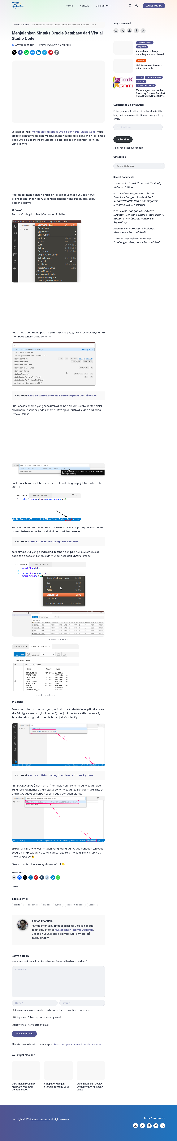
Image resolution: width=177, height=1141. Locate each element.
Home (69, 5)
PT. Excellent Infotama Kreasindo (73, 929)
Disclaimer (102, 5)
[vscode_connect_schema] (58, 765)
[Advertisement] (32, 168)
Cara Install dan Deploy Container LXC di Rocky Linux (60, 775)
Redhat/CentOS (154, 77)
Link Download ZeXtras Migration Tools (149, 67)
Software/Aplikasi (146, 85)
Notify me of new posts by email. (31, 1024)
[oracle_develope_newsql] (54, 385)
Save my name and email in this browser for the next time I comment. (52, 1010)
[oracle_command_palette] (46, 281)
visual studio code (75, 905)
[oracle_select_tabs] (58, 624)
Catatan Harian (145, 42)
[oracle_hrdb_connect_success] (46, 520)
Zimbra (141, 60)
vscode (92, 905)
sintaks (46, 905)
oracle (17, 905)
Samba (141, 81)
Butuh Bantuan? (154, 5)
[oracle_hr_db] (58, 475)
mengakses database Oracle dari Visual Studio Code (64, 131)
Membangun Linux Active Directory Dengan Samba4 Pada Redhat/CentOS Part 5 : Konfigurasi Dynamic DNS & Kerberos (150, 93)
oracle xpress (31, 905)
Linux (140, 77)
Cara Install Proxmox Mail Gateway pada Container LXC (62, 395)
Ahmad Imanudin (42, 921)
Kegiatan (142, 46)
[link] (14, 52)
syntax (58, 905)
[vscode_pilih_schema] (58, 841)
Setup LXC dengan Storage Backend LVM (53, 541)
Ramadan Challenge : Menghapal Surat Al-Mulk (150, 53)
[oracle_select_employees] (49, 605)
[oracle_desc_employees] (45, 668)
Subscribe (123, 139)
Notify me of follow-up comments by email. (37, 1017)
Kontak (84, 5)
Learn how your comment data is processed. (78, 1044)
